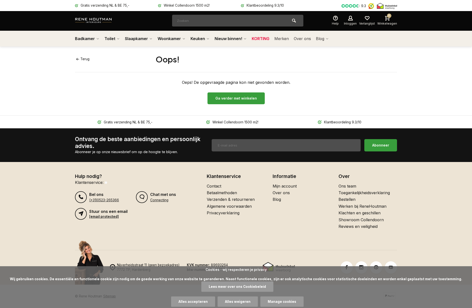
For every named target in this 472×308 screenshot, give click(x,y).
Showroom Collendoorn (361, 219)
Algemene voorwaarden (229, 206)
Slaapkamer (136, 38)
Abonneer (380, 145)
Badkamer (85, 38)
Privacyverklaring (223, 212)
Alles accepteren (193, 302)
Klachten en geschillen (360, 212)
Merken (281, 38)
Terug (84, 59)
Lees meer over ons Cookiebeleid (237, 287)
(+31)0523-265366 (104, 200)
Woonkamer (169, 38)
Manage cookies (282, 302)
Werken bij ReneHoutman (362, 206)
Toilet (109, 38)
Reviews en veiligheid (358, 226)
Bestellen (347, 199)
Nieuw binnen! (228, 38)
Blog (320, 38)
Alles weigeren (238, 302)
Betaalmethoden (222, 192)
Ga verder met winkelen (236, 98)
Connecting (159, 200)
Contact (214, 186)
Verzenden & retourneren (231, 199)
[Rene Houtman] (104, 21)
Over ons (302, 38)
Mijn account (285, 186)
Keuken (198, 38)
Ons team (347, 186)
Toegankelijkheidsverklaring (364, 192)
